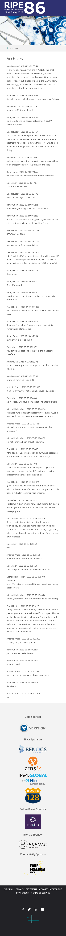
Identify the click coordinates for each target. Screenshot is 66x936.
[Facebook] (23, 909)
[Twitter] (29, 909)
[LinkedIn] (36, 909)
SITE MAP (9, 889)
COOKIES (43, 889)
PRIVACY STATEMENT (26, 889)
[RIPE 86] (24, 8)
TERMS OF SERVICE (40, 893)
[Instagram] (42, 909)
